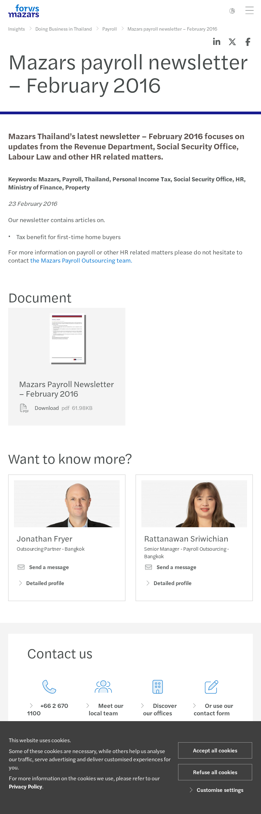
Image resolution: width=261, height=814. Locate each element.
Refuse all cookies (215, 772)
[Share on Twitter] (232, 41)
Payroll (109, 28)
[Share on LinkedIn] (216, 41)
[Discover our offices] (157, 698)
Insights (16, 28)
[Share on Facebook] (248, 41)
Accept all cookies (215, 750)
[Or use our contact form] (212, 698)
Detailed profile (45, 583)
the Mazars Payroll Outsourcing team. (81, 260)
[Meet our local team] (103, 698)
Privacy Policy (25, 786)
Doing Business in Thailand (63, 28)
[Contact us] (49, 698)
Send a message (48, 567)
